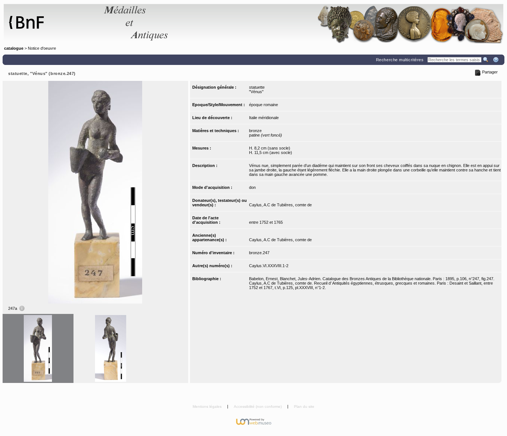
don (252, 187)
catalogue (13, 48)
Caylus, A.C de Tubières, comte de (280, 205)
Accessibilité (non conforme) (258, 406)
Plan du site (304, 406)
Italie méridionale (264, 117)
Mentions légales (208, 406)
